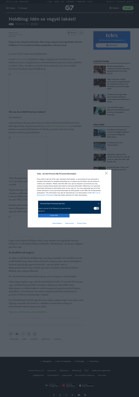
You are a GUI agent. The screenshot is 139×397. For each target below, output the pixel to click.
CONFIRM (54, 215)
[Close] (107, 174)
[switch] (96, 208)
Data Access (69, 223)
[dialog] (69, 198)
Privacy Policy (82, 223)
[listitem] (68, 203)
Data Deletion (57, 223)
